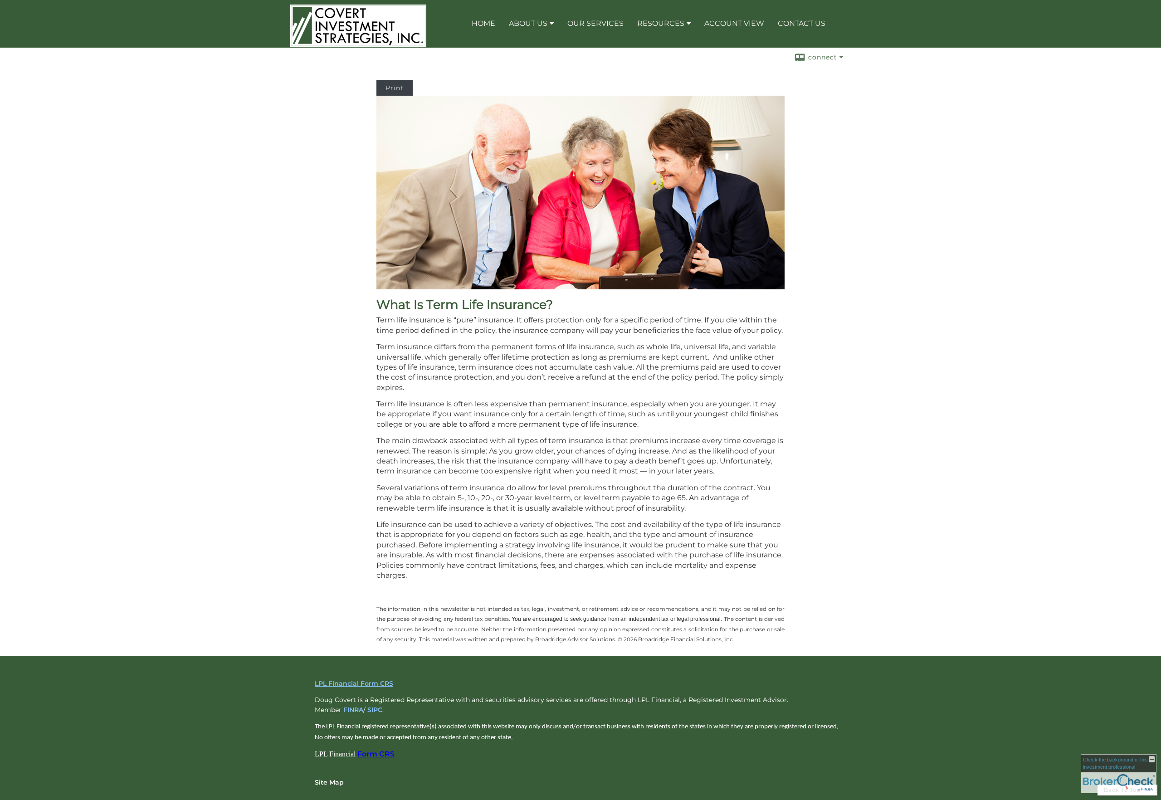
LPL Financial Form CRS (354, 683)
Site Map (329, 782)
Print (394, 88)
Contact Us (801, 23)
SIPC (374, 710)
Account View (734, 23)
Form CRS (376, 754)
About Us (528, 23)
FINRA (353, 710)
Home (483, 23)
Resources (660, 23)
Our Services (595, 23)
